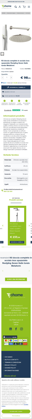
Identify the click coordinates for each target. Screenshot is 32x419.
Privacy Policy (9, 365)
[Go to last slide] (2, 225)
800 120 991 (8, 191)
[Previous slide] (2, 35)
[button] (2, 54)
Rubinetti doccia (20, 13)
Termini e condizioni (12, 362)
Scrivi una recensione (16, 279)
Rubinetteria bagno (11, 13)
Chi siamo (7, 357)
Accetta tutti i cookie (16, 411)
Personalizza (16, 415)
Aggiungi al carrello (17, 242)
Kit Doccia (28, 13)
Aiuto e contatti (10, 360)
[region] (16, 398)
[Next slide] (29, 35)
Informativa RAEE (11, 370)
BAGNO (3, 13)
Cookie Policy (9, 368)
